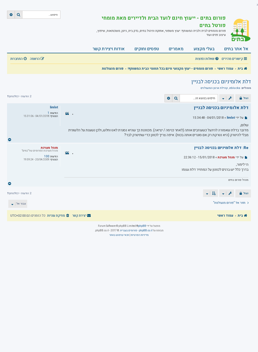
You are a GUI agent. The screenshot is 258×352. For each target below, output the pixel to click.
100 (46, 156)
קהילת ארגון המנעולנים (214, 88)
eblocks (234, 88)
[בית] (238, 30)
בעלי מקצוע (204, 49)
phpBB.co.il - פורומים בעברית (136, 230)
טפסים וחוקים (147, 49)
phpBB (142, 226)
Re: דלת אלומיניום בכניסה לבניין (221, 147)
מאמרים (176, 49)
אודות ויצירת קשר (108, 49)
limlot (54, 107)
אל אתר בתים (236, 49)
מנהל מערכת (49, 147)
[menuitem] (207, 59)
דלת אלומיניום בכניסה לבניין (221, 81)
